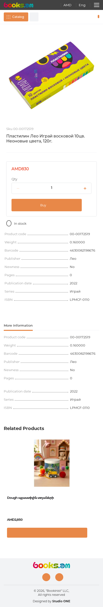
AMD (68, 5)
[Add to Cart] (47, 533)
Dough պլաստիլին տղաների (30, 498)
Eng (82, 5)
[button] (94, 534)
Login (82, 17)
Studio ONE (61, 601)
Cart (97, 17)
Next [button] (97, 477)
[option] (51, 75)
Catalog (18, 17)
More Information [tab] (18, 325)
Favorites (90, 17)
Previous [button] (6, 477)
